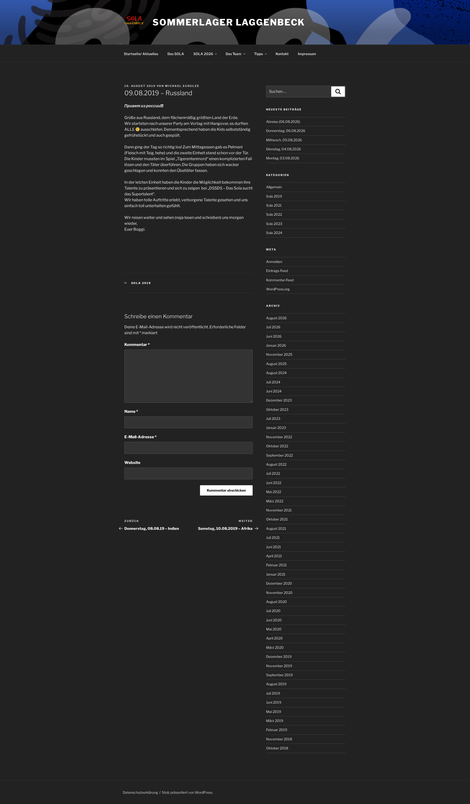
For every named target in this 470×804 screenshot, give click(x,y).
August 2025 (276, 364)
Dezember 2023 (279, 400)
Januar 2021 (275, 574)
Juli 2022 (273, 473)
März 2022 (274, 501)
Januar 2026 (276, 345)
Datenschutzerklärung (140, 792)
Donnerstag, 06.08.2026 (285, 131)
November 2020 (279, 593)
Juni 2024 (274, 391)
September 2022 (279, 455)
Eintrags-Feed (277, 271)
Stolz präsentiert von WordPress (187, 792)
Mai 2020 (274, 629)
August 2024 (276, 373)
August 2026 (276, 318)
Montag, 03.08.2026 (282, 158)
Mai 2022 (273, 492)
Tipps (258, 54)
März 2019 (274, 721)
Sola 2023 (274, 224)
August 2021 (276, 528)
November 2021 (279, 510)
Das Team (233, 54)
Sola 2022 (274, 214)
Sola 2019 (141, 283)
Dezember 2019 (279, 656)
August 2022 (276, 464)
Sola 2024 (274, 233)
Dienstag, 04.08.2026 (283, 149)
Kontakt (282, 54)
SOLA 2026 (203, 54)
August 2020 (276, 602)
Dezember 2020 (279, 583)
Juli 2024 (273, 382)
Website (132, 462)
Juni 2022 (273, 483)
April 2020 (274, 638)
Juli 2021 (273, 537)
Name (131, 411)
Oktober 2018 (277, 748)
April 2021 (274, 556)
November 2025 (279, 354)
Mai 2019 (273, 711)
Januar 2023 (276, 428)
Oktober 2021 (277, 519)
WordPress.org (278, 289)
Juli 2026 (273, 327)
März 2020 (275, 647)
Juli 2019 (273, 693)
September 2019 (279, 675)
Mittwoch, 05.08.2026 (284, 140)
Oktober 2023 (277, 409)
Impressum (307, 54)
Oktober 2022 (277, 446)
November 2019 (279, 666)
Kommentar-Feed (280, 280)
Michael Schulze (182, 86)
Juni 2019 (273, 702)
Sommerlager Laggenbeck (229, 22)
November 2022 (279, 437)
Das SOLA (175, 54)
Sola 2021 (274, 205)
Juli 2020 (273, 611)
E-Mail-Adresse (140, 437)
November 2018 (279, 739)
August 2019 (276, 684)
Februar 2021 (276, 565)
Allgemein (274, 187)
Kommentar (137, 344)
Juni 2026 (274, 336)
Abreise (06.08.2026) (283, 121)
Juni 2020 (274, 620)
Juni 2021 (273, 547)
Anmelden (274, 262)
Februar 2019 (276, 730)
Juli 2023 (273, 418)
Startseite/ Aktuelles (141, 54)
